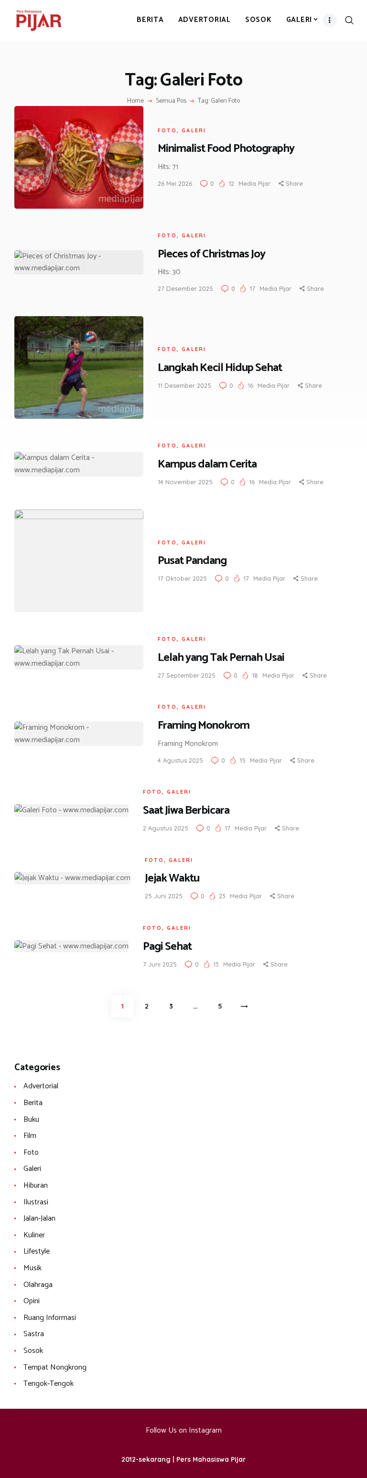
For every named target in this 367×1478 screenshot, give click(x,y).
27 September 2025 (187, 675)
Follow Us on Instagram (184, 1430)
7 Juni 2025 (160, 964)
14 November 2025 (185, 482)
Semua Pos (171, 101)
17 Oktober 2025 (182, 578)
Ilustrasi (35, 1202)
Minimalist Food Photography (226, 148)
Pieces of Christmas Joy (211, 254)
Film (29, 1135)
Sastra (33, 1334)
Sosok (33, 1350)
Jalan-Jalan (39, 1218)
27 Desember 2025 (185, 288)
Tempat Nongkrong (54, 1367)
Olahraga (38, 1284)
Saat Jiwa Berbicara (186, 810)
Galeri (194, 130)
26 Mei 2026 (175, 183)
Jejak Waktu (172, 878)
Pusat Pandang (192, 560)
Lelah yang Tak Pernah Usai (221, 657)
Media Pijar (255, 183)
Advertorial (40, 1086)
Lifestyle (36, 1251)
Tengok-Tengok (48, 1383)
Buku (31, 1119)
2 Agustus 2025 (165, 828)
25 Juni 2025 (164, 896)
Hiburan (35, 1185)
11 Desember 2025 (184, 385)
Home (135, 101)
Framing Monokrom (203, 725)
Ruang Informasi (49, 1317)
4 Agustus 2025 (180, 760)
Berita (33, 1102)
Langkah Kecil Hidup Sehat (220, 368)
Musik (32, 1268)
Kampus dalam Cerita (207, 464)
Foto (167, 130)
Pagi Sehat (167, 946)
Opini (31, 1301)
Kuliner (34, 1235)
